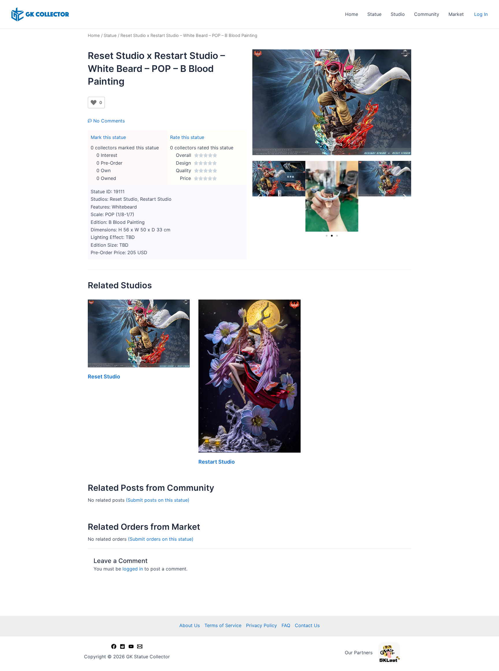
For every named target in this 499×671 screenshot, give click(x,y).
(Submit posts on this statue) (157, 500)
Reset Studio (104, 376)
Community (426, 14)
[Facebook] (113, 646)
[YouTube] (131, 646)
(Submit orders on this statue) (160, 539)
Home (351, 14)
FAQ (286, 625)
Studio (398, 14)
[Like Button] (93, 102)
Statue (374, 14)
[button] (258, 196)
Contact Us (307, 625)
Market (456, 14)
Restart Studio (216, 462)
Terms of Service (222, 625)
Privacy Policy (261, 625)
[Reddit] (122, 646)
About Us (189, 625)
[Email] (139, 646)
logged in (132, 569)
